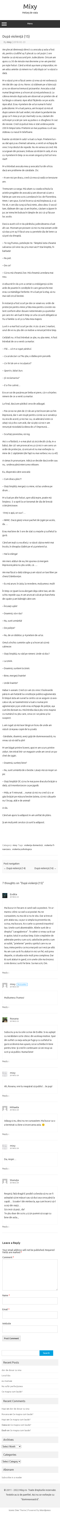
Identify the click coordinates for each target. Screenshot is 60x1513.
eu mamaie (7, 1381)
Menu (30, 23)
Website (6, 1323)
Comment (8, 1257)
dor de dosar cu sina (11, 1370)
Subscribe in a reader (12, 1477)
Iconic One (14, 1510)
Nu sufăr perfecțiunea (12, 1386)
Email (6, 1309)
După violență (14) (15, 868)
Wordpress (45, 1510)
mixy (9, 42)
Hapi (4, 1409)
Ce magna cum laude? (12, 1391)
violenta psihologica (22, 849)
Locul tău (6, 1375)
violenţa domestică (33, 845)
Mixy (30, 6)
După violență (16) (45, 868)
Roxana (14, 1018)
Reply (5, 972)
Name (6, 1295)
